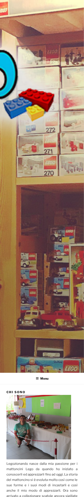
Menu (44, 378)
